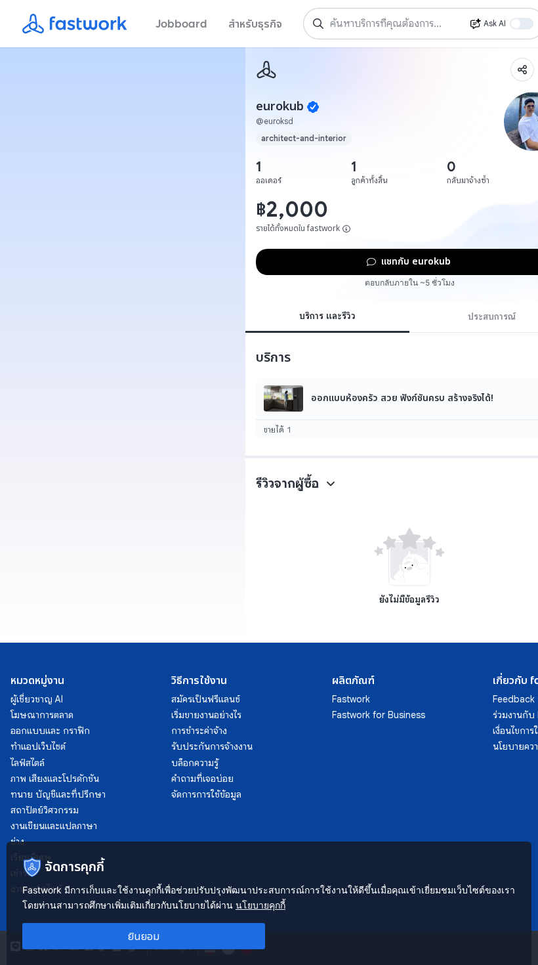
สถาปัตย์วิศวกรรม (44, 810)
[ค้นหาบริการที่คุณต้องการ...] (318, 23)
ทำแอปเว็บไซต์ (38, 746)
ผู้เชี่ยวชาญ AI (36, 699)
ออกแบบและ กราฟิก (50, 730)
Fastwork (351, 699)
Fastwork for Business (378, 715)
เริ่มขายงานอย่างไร (206, 715)
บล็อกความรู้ (194, 763)
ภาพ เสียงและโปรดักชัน (54, 778)
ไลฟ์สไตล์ (27, 763)
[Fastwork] (266, 69)
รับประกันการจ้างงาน (212, 746)
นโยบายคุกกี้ (260, 905)
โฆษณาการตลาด (41, 715)
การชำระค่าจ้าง (199, 730)
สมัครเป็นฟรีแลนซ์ (205, 699)
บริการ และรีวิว (327, 316)
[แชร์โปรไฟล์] (522, 69)
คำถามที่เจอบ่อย (202, 778)
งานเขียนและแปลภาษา (53, 826)
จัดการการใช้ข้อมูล (206, 794)
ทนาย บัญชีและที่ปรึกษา (58, 794)
